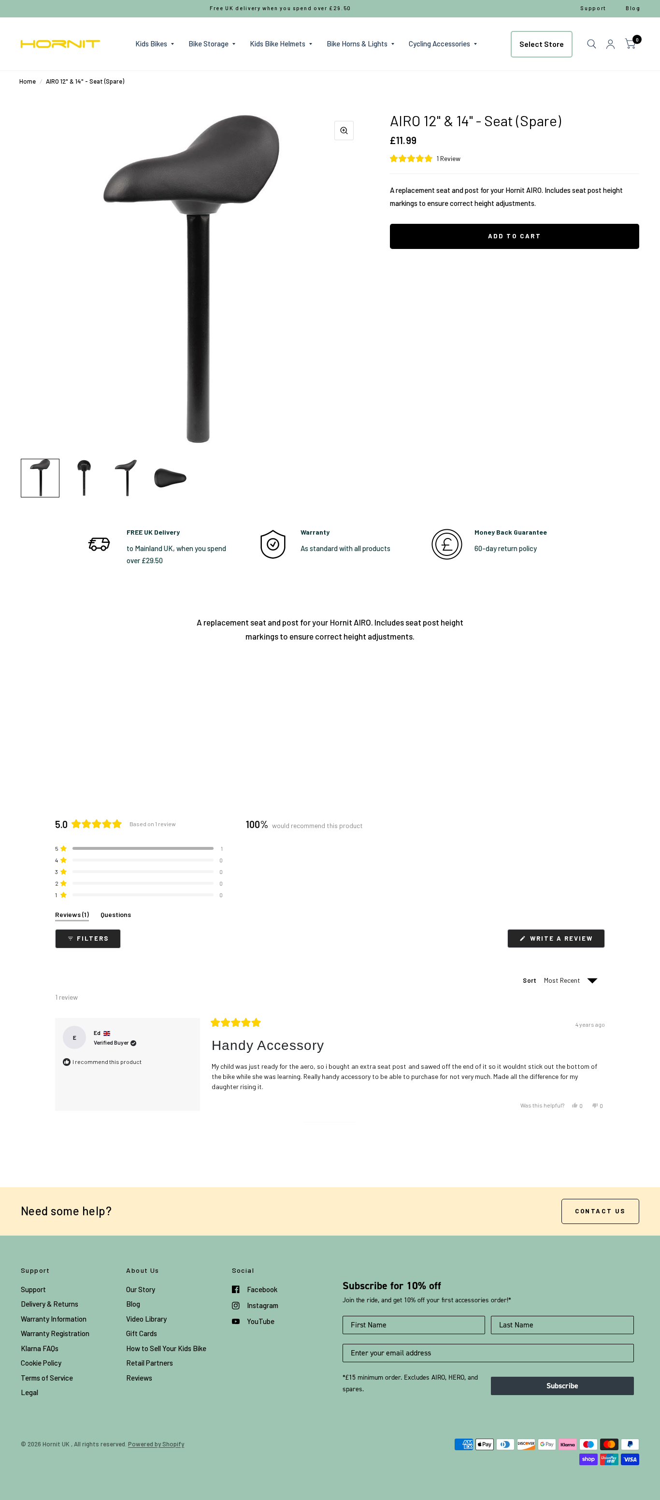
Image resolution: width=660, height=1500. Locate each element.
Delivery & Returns (49, 1303)
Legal (29, 1392)
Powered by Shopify (156, 1444)
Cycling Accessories (439, 43)
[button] (514, 158)
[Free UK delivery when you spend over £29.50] (280, 8)
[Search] (591, 44)
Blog (133, 1303)
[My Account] (610, 44)
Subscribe (562, 1386)
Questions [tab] (115, 916)
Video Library (146, 1318)
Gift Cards (141, 1333)
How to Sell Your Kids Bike (166, 1348)
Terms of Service (47, 1377)
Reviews (139, 1377)
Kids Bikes (151, 43)
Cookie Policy (41, 1362)
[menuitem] (154, 44)
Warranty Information (53, 1318)
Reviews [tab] (72, 916)
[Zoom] (344, 130)
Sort (530, 980)
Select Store (541, 43)
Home (27, 81)
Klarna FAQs (39, 1348)
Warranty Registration (55, 1333)
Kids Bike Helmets (277, 43)
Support (33, 1289)
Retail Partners (149, 1362)
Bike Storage (208, 43)
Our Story (140, 1289)
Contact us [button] (600, 1211)
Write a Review (563, 941)
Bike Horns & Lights (357, 43)
